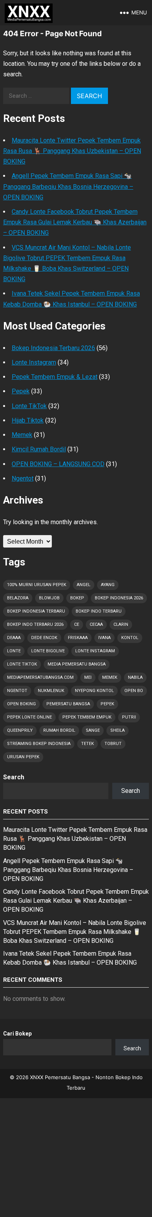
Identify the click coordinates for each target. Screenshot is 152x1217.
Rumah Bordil (59, 730)
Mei (88, 677)
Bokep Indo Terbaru (99, 611)
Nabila (135, 677)
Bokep (77, 598)
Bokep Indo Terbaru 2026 (35, 624)
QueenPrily (20, 730)
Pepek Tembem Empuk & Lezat (54, 376)
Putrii (129, 717)
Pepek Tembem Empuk (86, 717)
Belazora (17, 598)
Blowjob (49, 598)
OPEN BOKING (21, 703)
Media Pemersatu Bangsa (77, 664)
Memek (22, 435)
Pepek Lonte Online (29, 717)
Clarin (120, 624)
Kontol (129, 637)
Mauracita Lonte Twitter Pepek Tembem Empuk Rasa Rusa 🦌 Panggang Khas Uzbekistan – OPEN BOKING (72, 151)
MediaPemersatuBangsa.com (40, 677)
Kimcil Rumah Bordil (39, 449)
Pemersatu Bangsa (68, 703)
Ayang (108, 584)
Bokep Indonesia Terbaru (36, 611)
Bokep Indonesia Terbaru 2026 (53, 348)
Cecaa (96, 624)
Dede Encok (44, 637)
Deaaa (14, 637)
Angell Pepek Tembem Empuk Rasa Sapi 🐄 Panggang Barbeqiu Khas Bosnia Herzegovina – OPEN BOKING (68, 186)
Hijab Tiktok (28, 420)
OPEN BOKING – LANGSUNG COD (58, 464)
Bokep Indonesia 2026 (119, 598)
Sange (93, 730)
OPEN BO (133, 690)
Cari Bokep (17, 1033)
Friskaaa (78, 637)
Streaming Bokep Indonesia (39, 743)
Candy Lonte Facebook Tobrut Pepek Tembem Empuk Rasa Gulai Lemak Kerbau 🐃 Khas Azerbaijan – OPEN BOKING (75, 222)
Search (13, 777)
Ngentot (23, 478)
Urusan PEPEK (23, 756)
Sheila (117, 730)
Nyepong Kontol (94, 690)
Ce (76, 624)
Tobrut (113, 743)
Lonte (14, 650)
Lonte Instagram (34, 362)
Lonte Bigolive (48, 650)
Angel (83, 584)
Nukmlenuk (51, 690)
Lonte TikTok (29, 406)
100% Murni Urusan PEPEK (36, 584)
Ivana (104, 637)
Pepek (21, 391)
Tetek (87, 743)
